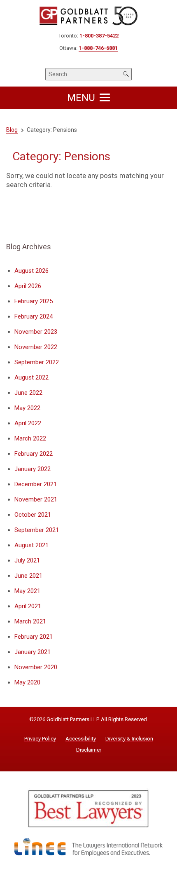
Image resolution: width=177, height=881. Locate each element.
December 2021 (35, 484)
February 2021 (33, 636)
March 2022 (30, 438)
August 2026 (31, 270)
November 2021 (35, 499)
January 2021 (32, 652)
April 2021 (27, 606)
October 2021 (32, 514)
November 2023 (35, 331)
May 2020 (27, 682)
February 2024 (33, 316)
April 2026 (27, 286)
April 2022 (27, 423)
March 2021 (30, 621)
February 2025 (33, 301)
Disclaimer (88, 750)
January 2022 (32, 469)
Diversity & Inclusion (129, 739)
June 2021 (28, 575)
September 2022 (36, 362)
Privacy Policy (40, 739)
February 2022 (33, 453)
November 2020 (35, 667)
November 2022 (35, 347)
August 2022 (31, 377)
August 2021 (31, 545)
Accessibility (80, 739)
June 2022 (28, 392)
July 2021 (27, 560)
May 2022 (27, 408)
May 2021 (27, 591)
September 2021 (36, 530)
